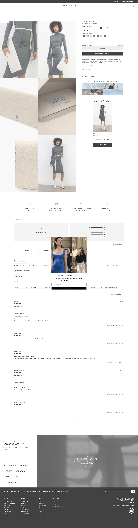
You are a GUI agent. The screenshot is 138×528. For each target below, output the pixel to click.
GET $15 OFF (69, 288)
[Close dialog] (85, 239)
